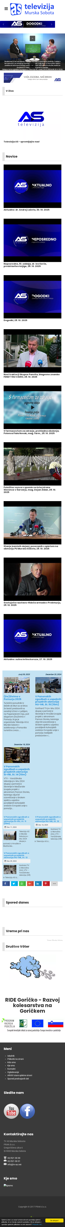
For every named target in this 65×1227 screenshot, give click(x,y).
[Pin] (46, 883)
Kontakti (11, 1069)
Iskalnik (11, 1056)
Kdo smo (11, 1062)
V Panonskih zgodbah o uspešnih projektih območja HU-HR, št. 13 (48, 819)
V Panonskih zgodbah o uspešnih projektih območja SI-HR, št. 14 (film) (17, 770)
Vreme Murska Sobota (55, 940)
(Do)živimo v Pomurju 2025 (12, 698)
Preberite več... (37, 1224)
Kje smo (11, 1065)
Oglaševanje (13, 1072)
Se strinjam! (54, 1220)
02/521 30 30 (14, 1158)
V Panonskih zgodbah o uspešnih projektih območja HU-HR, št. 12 (16, 855)
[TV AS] (32, 9)
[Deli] (6, 883)
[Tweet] (14, 883)
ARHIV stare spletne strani (19, 1075)
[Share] (22, 883)
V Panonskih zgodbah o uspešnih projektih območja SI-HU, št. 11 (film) (16, 820)
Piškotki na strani (15, 1059)
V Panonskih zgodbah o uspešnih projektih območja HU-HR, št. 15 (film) (48, 700)
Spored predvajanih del (18, 1078)
